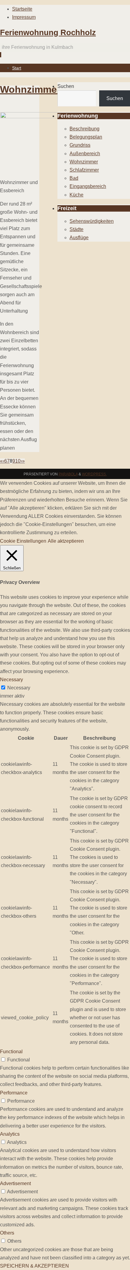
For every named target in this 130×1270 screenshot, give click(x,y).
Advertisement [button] (15, 1183)
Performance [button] (14, 1092)
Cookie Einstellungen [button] (23, 541)
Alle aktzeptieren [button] (66, 541)
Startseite (22, 9)
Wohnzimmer (30, 89)
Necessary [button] (11, 679)
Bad (74, 178)
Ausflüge (79, 237)
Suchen (65, 86)
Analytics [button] (10, 1134)
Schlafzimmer (84, 170)
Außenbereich (85, 153)
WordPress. (94, 474)
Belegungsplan (86, 136)
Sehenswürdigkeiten (92, 221)
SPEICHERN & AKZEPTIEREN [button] (34, 1265)
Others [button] (7, 1232)
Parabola (68, 474)
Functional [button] (11, 1051)
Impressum (24, 17)
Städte (76, 229)
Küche (76, 194)
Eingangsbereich (88, 186)
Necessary (18, 687)
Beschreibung (84, 128)
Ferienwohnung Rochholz (48, 32)
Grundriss (80, 145)
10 (18, 461)
